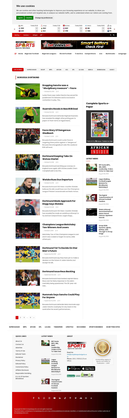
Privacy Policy (20, 360)
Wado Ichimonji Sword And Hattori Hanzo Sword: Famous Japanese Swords (106, 213)
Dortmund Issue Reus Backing (58, 271)
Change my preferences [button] (44, 18)
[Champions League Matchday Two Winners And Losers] (28, 231)
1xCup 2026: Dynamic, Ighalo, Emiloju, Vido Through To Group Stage (105, 230)
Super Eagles (31, 69)
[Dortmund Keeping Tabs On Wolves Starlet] (28, 162)
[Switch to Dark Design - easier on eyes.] (111, 35)
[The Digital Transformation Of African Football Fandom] (91, 198)
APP (41, 35)
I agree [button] (20, 18)
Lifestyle (69, 327)
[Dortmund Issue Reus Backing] (28, 278)
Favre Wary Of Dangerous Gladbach (56, 132)
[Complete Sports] (25, 45)
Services (26, 35)
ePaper (35, 35)
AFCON (59, 69)
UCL (67, 69)
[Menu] (16, 53)
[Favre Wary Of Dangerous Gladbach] (28, 136)
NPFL (50, 69)
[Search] (113, 35)
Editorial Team (21, 354)
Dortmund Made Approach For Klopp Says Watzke (58, 202)
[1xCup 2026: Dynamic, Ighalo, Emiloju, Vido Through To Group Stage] (91, 228)
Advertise (19, 348)
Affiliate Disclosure (22, 370)
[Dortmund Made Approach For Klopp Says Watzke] (28, 207)
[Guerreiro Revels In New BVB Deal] (28, 115)
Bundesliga (101, 69)
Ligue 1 (112, 69)
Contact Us (20, 344)
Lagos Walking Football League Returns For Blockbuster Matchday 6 (105, 183)
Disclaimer (19, 357)
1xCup (43, 69)
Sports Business (96, 327)
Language (122, 54)
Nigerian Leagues (49, 54)
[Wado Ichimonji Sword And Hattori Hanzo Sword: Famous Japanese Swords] (91, 212)
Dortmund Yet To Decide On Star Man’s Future (59, 249)
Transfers (79, 54)
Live (100, 54)
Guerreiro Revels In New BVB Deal (60, 108)
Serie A (90, 69)
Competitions (90, 54)
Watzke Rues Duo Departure (57, 179)
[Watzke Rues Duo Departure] (28, 186)
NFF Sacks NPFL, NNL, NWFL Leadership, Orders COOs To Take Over (106, 168)
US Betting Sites (113, 327)
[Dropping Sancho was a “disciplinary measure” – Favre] (28, 91)
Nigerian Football (32, 54)
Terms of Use (20, 351)
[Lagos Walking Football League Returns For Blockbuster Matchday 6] (91, 181)
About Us (19, 341)
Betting (17, 35)
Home (20, 54)
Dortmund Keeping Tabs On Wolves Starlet (57, 157)
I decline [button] (29, 18)
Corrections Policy (22, 367)
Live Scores (18, 69)
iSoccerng (81, 327)
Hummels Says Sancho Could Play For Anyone (61, 296)
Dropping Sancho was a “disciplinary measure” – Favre (59, 87)
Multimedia (110, 54)
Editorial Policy (20, 364)
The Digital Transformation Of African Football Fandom (106, 198)
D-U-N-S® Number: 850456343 (22, 378)
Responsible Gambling (23, 373)
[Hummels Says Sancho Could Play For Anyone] (28, 301)
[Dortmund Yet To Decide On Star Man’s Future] (28, 254)
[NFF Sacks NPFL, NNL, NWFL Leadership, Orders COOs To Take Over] (91, 167)
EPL (73, 69)
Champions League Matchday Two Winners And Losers (58, 226)
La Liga (81, 69)
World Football (65, 54)
